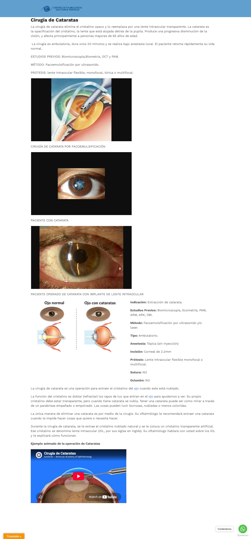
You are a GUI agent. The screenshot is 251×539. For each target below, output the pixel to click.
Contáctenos (200, 8)
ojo (136, 388)
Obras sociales (180, 8)
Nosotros (108, 8)
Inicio (95, 8)
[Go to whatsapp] (243, 529)
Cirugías (136, 8)
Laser (147, 8)
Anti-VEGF (161, 8)
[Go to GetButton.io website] (242, 535)
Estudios (122, 8)
